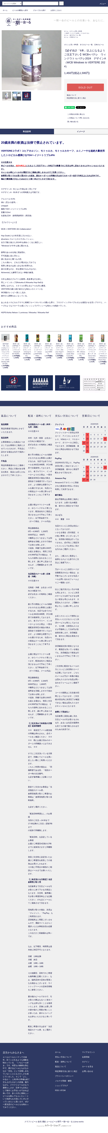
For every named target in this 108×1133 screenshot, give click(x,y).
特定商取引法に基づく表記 (76, 98)
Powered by (40, 1126)
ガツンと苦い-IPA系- (76, 31)
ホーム (5, 10)
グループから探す (39, 10)
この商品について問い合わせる (78, 118)
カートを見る (87, 1066)
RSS (57, 1090)
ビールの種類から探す (20, 10)
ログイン (85, 1062)
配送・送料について (63, 1062)
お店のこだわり (56, 10)
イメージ (81, 131)
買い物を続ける (72, 122)
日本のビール (74, 37)
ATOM (63, 1090)
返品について (71, 95)
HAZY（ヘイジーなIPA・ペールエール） (78, 33)
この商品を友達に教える (76, 114)
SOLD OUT (85, 87)
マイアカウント (88, 1052)
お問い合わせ (87, 1071)
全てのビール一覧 (75, 35)
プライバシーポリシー (64, 1076)
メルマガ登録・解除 (63, 1081)
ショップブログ (61, 1085)
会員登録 (85, 1057)
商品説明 (27, 131)
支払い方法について (63, 1057)
